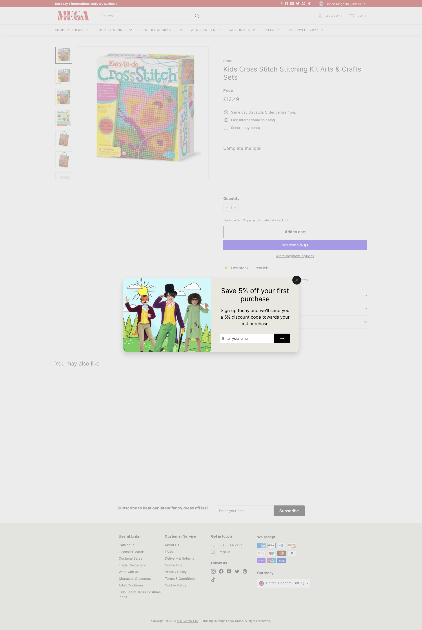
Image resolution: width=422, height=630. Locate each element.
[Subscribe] (282, 338)
